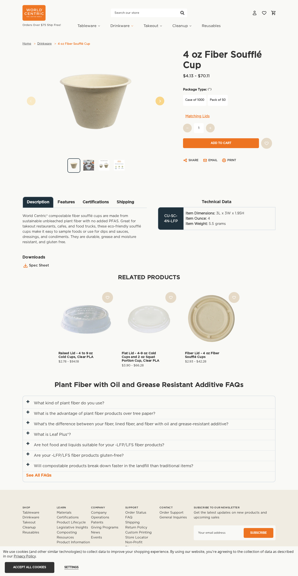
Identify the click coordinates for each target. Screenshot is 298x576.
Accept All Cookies (29, 567)
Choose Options (85, 326)
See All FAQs (38, 475)
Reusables (211, 26)
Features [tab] (66, 202)
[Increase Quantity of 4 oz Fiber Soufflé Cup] (210, 128)
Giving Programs (104, 527)
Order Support (171, 512)
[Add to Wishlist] (266, 143)
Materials (64, 512)
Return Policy (136, 527)
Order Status (135, 512)
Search (182, 12)
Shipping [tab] (125, 202)
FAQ (128, 517)
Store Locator (136, 537)
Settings (71, 567)
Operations (100, 517)
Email (213, 160)
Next (160, 101)
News (95, 532)
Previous (31, 101)
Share (193, 160)
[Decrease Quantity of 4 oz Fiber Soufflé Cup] (187, 128)
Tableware (86, 26)
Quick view (85, 312)
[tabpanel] (95, 164)
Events (96, 537)
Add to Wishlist (107, 297)
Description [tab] (38, 202)
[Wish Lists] (264, 13)
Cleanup (180, 26)
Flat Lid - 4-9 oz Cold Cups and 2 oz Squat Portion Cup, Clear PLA (140, 357)
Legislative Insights (72, 527)
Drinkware (120, 26)
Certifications (68, 517)
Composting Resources (67, 535)
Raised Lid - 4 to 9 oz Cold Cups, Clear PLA (75, 355)
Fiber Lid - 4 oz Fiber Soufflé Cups (202, 355)
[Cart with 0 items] (273, 13)
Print (231, 160)
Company (99, 512)
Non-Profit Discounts (133, 545)
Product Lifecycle (71, 522)
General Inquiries (173, 517)
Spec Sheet (39, 265)
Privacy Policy (25, 556)
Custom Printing (138, 532)
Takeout (151, 26)
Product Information (73, 542)
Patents (97, 522)
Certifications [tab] (96, 202)
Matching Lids (197, 116)
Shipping (132, 522)
